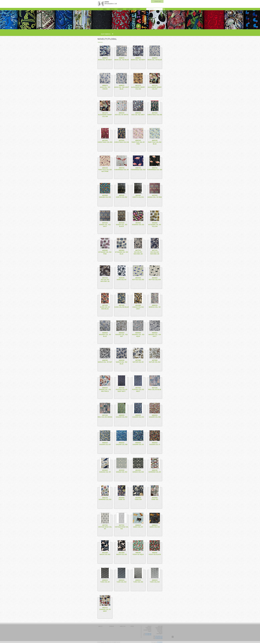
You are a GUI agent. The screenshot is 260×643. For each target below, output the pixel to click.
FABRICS (105, 9)
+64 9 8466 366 (148, 633)
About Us (112, 9)
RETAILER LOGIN (158, 1)
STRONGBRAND (159, 642)
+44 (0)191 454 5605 (158, 637)
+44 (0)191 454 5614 (158, 638)
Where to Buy (129, 9)
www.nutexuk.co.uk (158, 636)
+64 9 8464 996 (148, 634)
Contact (138, 9)
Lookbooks (120, 9)
